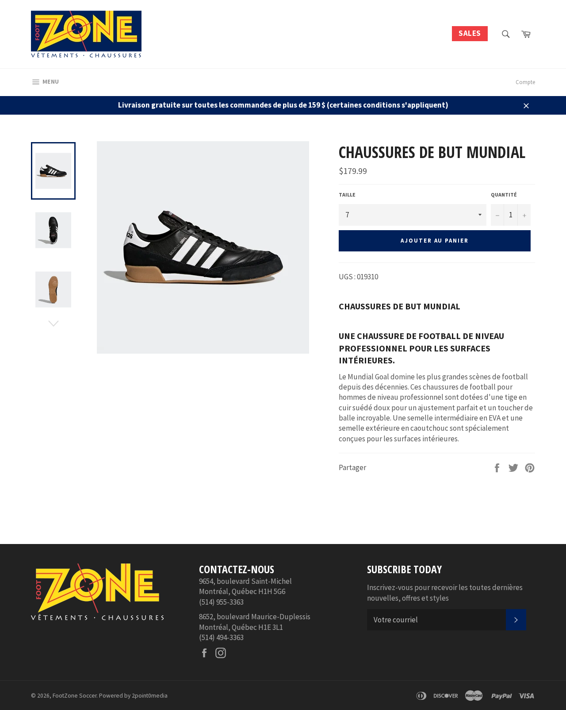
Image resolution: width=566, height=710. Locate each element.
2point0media (150, 695)
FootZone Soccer (74, 695)
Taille (347, 194)
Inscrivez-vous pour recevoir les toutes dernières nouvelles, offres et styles (445, 592)
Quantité (504, 194)
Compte (525, 82)
